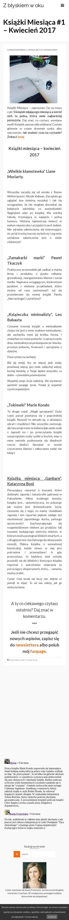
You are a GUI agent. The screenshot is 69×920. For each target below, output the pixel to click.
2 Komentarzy (50, 50)
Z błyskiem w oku (23, 5)
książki (16, 660)
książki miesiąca (26, 660)
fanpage (38, 651)
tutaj (20, 137)
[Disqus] (34, 712)
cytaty (11, 660)
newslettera (27, 644)
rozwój (34, 660)
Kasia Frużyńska (17, 50)
